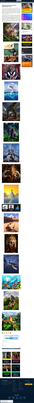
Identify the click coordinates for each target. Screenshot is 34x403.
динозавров (18, 11)
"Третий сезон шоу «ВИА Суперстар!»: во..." (27, 16)
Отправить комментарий (11, 348)
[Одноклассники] (14, 338)
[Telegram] (16, 338)
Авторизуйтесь (3, 342)
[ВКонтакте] (13, 338)
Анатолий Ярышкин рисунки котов (25, 31)
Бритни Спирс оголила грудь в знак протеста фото (26, 10)
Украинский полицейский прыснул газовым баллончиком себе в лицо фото (26, 63)
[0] (2, 333)
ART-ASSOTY (3, 0)
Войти (29, 382)
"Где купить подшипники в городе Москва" (27, 19)
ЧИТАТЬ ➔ (23, 11)
